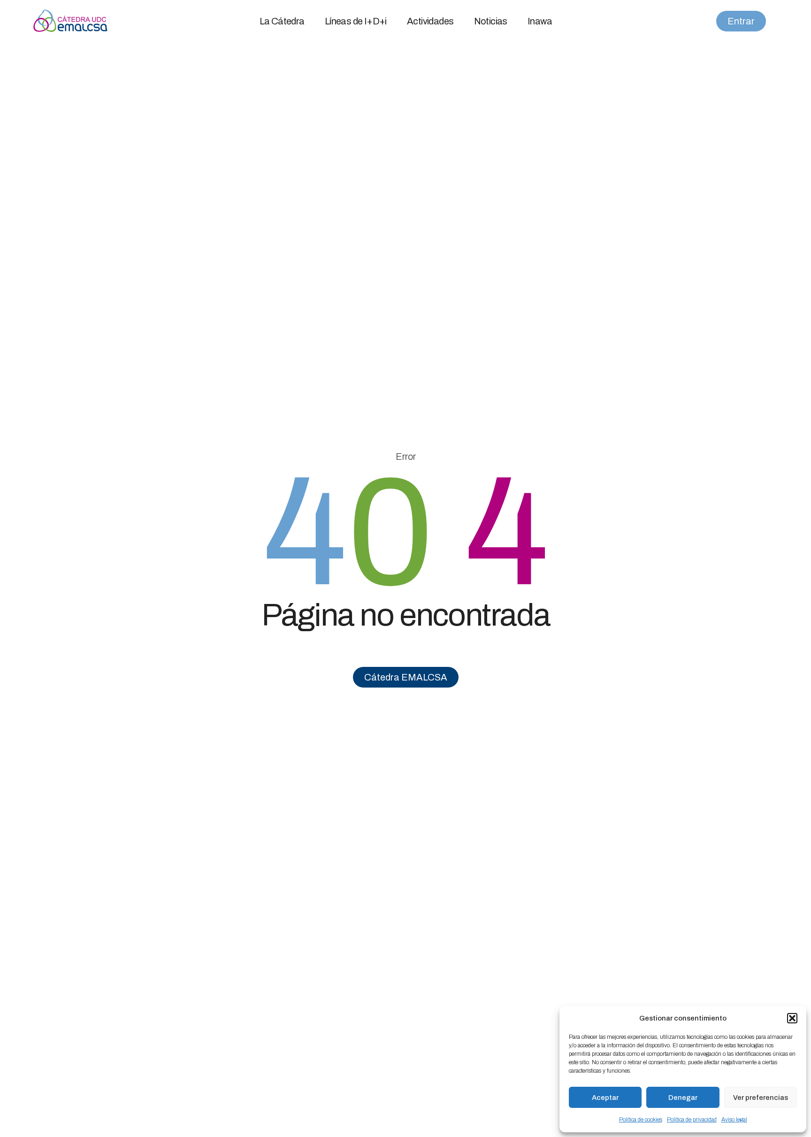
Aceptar (605, 1097)
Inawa (540, 21)
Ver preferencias (760, 1097)
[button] (792, 1018)
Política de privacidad (692, 1119)
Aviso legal (734, 1119)
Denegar (682, 1097)
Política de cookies (640, 1119)
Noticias (490, 21)
